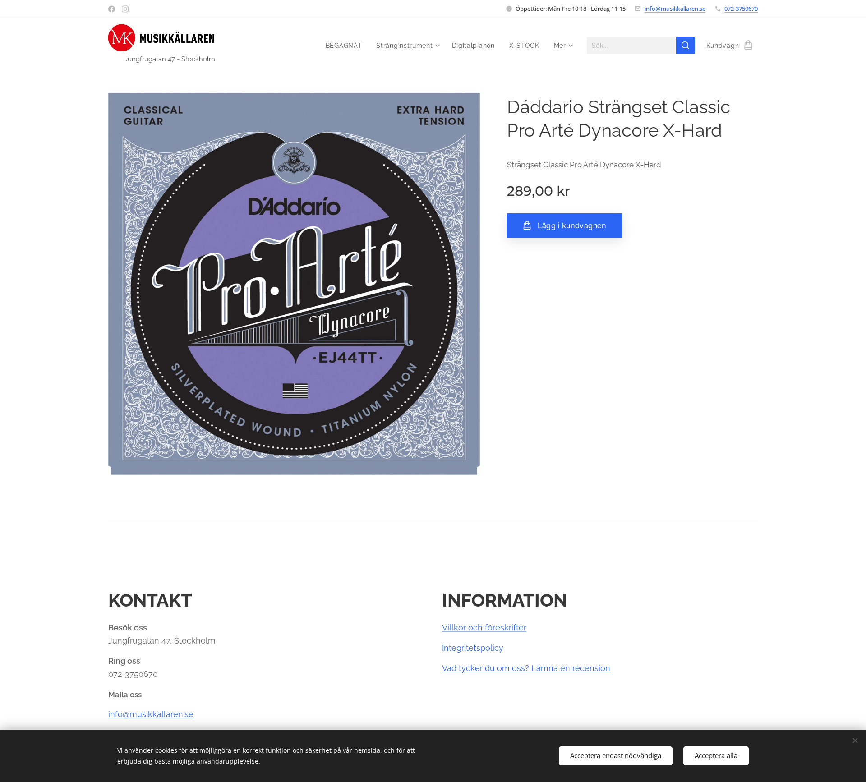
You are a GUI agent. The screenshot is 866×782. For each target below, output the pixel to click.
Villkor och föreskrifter (484, 627)
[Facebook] (111, 9)
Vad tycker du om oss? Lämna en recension (526, 668)
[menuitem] (346, 45)
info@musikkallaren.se (675, 9)
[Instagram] (125, 9)
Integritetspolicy (472, 648)
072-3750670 (741, 9)
